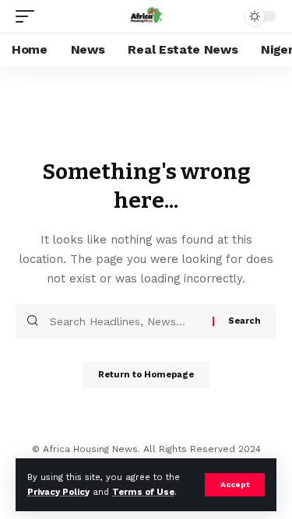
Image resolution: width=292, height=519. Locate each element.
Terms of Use (143, 492)
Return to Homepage (146, 375)
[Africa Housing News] (146, 16)
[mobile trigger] (29, 16)
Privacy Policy (58, 492)
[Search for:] (125, 321)
